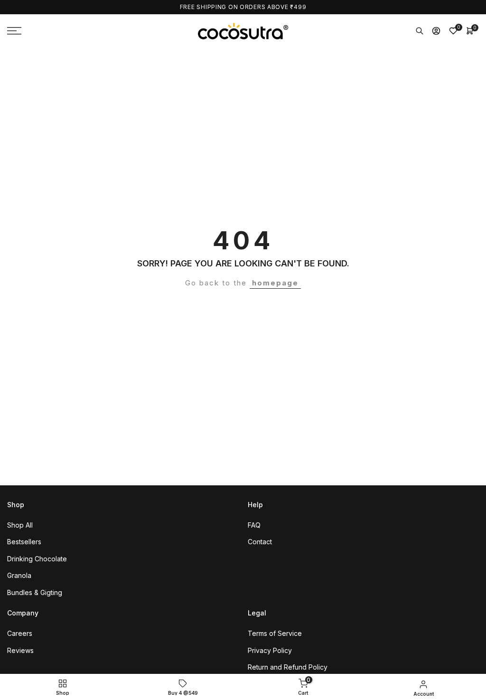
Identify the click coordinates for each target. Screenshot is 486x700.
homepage (275, 282)
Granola (19, 575)
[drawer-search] (419, 31)
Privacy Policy (270, 650)
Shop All (20, 525)
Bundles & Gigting (34, 592)
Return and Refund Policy (287, 667)
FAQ (254, 525)
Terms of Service (275, 633)
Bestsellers (24, 542)
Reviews (20, 650)
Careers (19, 633)
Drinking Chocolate (37, 559)
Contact (260, 542)
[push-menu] (14, 30)
